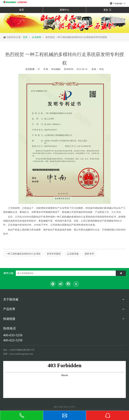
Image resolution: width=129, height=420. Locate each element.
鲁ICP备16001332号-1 (64, 407)
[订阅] (121, 273)
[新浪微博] (60, 284)
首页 (21, 10)
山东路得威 (73, 254)
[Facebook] (68, 284)
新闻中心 (64, 10)
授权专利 (89, 254)
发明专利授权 (54, 254)
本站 (101, 69)
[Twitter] (76, 284)
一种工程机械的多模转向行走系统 (23, 254)
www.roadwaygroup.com (21, 354)
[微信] (53, 284)
